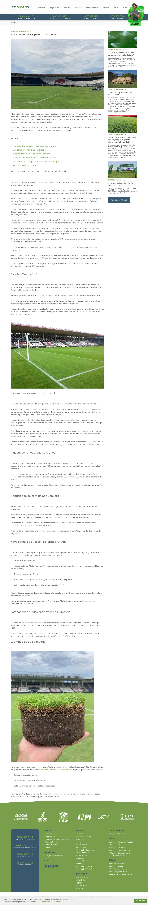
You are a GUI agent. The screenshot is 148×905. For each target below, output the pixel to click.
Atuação (78, 8)
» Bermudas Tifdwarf (84, 869)
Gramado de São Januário (26, 165)
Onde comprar (92, 8)
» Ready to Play (82, 885)
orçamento (54, 8)
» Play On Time (82, 888)
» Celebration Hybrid (83, 853)
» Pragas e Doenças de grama (120, 874)
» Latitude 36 (81, 858)
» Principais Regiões (51, 842)
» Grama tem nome (50, 834)
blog (125, 8)
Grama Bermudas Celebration (55, 770)
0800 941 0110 (26, 16)
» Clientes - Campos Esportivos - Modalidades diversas (121, 854)
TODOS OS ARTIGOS (119, 200)
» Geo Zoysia (81, 847)
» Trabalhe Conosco (50, 845)
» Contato (47, 847)
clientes (105, 8)
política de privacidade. (51, 902)
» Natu (78, 842)
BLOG (46, 861)
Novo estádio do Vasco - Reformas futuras (34, 158)
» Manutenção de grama (118, 872)
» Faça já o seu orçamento (53, 856)
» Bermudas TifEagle (84, 861)
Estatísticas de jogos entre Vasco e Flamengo (36, 162)
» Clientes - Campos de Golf (119, 850)
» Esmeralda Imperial (84, 837)
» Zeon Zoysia (81, 845)
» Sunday (79, 864)
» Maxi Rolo (80, 880)
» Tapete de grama (83, 877)
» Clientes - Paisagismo (117, 848)
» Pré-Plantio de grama (117, 863)
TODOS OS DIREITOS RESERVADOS (98, 896)
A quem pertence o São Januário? (30, 150)
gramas (67, 8)
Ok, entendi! (140, 901)
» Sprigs (79, 883)
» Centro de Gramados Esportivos (56, 839)
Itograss (20, 8)
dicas (116, 8)
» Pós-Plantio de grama (118, 869)
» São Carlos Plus (82, 839)
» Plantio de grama (116, 866)
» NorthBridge (81, 855)
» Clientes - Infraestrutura (118, 845)
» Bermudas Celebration (85, 850)
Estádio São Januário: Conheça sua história (34, 146)
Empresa (41, 8)
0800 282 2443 (59, 16)
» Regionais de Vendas (117, 834)
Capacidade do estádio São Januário (31, 154)
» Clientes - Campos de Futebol (121, 842)
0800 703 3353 (118, 16)
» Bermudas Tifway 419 (85, 866)
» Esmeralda (80, 834)
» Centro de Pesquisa (51, 837)
